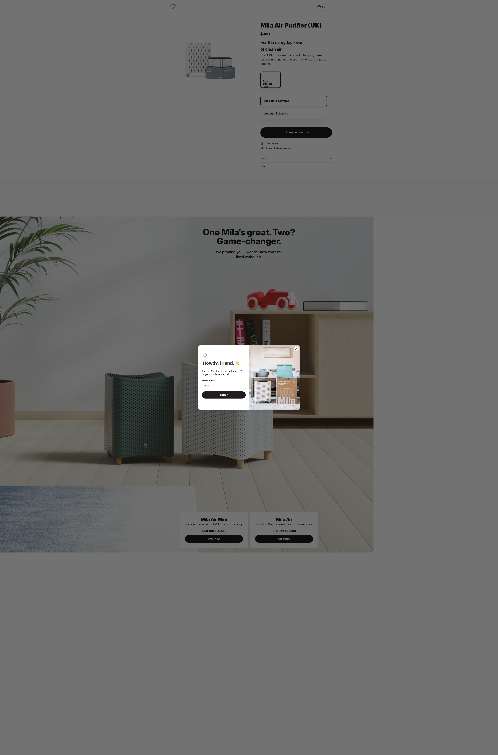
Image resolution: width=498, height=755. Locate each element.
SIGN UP (224, 395)
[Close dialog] (296, 348)
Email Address (208, 381)
